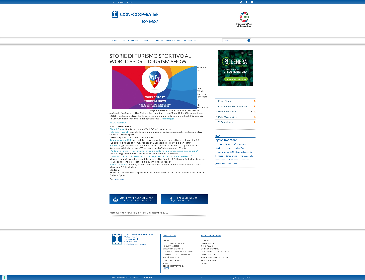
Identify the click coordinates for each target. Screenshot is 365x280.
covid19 (230, 152)
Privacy (221, 278)
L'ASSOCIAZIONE (130, 40)
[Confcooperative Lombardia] (135, 17)
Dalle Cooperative (227, 117)
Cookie (211, 278)
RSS (255, 101)
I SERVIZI (146, 40)
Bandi (228, 156)
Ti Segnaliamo (225, 122)
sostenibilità (249, 156)
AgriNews (220, 148)
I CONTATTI (190, 40)
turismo (117, 179)
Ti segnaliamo (207, 246)
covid (240, 156)
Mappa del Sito (246, 278)
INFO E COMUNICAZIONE (168, 40)
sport (123, 179)
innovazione (220, 160)
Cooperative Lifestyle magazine (215, 252)
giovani (218, 164)
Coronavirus (240, 144)
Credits (201, 278)
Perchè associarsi (171, 257)
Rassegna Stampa (208, 260)
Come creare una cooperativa (176, 254)
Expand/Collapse (252, 111)
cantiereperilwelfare (236, 148)
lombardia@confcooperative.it (136, 244)
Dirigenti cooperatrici (173, 249)
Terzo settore (227, 164)
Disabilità (229, 160)
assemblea (245, 160)
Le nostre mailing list (210, 254)
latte (235, 164)
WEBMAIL (120, 2)
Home (115, 40)
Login (129, 2)
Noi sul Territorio (171, 246)
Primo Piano (224, 101)
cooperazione (224, 143)
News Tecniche (207, 243)
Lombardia (220, 156)
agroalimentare (226, 139)
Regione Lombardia (243, 152)
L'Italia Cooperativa (210, 249)
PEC (113, 2)
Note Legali (232, 278)
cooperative (220, 152)
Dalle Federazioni (227, 111)
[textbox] (237, 40)
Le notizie (205, 240)
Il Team (166, 263)
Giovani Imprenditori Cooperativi (178, 252)
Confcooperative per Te (174, 260)
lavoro (234, 156)
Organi (166, 240)
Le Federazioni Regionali (174, 243)
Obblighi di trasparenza (173, 266)
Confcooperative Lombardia (232, 106)
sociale (236, 160)
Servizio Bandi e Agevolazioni (214, 257)
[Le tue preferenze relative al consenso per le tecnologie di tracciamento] (4, 277)
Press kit (204, 263)
